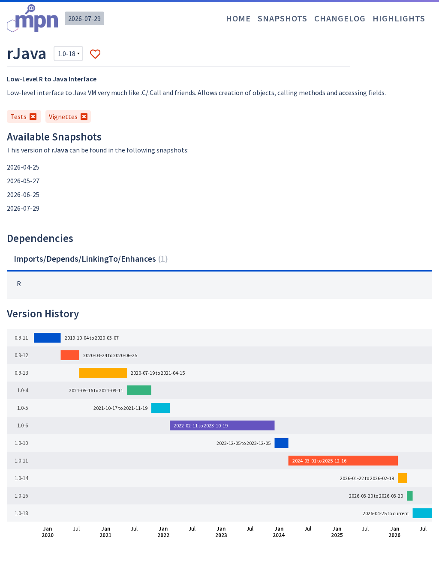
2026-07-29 (84, 18)
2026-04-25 (23, 167)
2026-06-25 (23, 194)
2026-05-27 (23, 180)
